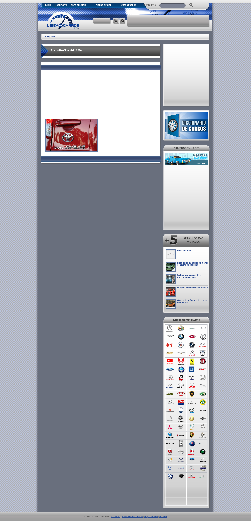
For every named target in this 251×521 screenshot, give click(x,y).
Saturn (170, 451)
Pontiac (181, 435)
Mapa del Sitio (184, 250)
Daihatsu (170, 361)
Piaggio (170, 435)
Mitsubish (170, 427)
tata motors (170, 468)
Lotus (203, 402)
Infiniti (181, 386)
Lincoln (192, 402)
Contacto (61, 5)
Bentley (170, 337)
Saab (192, 443)
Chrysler (181, 353)
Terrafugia (181, 468)
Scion (181, 451)
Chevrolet (170, 353)
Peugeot (203, 427)
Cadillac (181, 345)
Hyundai (170, 386)
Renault (203, 435)
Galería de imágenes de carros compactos (192, 301)
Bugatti (192, 337)
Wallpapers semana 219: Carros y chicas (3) (189, 276)
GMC (203, 369)
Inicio (48, 5)
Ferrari (192, 361)
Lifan (181, 402)
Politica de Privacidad (132, 516)
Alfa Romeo (181, 328)
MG (192, 419)
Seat (192, 451)
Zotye (192, 476)
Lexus (170, 402)
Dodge (181, 361)
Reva (170, 443)
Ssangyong (181, 459)
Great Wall (170, 378)
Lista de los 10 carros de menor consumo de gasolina (192, 264)
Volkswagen (170, 476)
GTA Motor (181, 378)
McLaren (203, 410)
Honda (203, 378)
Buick (203, 337)
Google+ (163, 516)
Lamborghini (192, 394)
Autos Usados (128, 5)
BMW (181, 337)
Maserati (181, 410)
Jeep (170, 394)
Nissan (181, 427)
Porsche (192, 435)
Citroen (192, 353)
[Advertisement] (168, 20)
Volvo (203, 468)
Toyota (192, 468)
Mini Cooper (203, 419)
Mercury (181, 419)
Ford (170, 369)
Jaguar (203, 386)
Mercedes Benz (170, 419)
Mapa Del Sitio (78, 5)
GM (192, 369)
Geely (181, 369)
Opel (192, 427)
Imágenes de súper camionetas (192, 288)
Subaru (192, 459)
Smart (170, 459)
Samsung (203, 443)
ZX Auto (203, 476)
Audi (203, 328)
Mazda (192, 410)
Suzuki (203, 459)
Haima (192, 378)
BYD (170, 345)
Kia (181, 394)
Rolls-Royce (181, 443)
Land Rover (203, 394)
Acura (170, 328)
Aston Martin (192, 328)
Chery (203, 345)
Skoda (203, 451)
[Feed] (122, 21)
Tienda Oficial (103, 5)
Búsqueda (149, 5)
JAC (192, 386)
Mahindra (170, 410)
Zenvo (181, 476)
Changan (192, 345)
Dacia (203, 353)
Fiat (203, 361)
